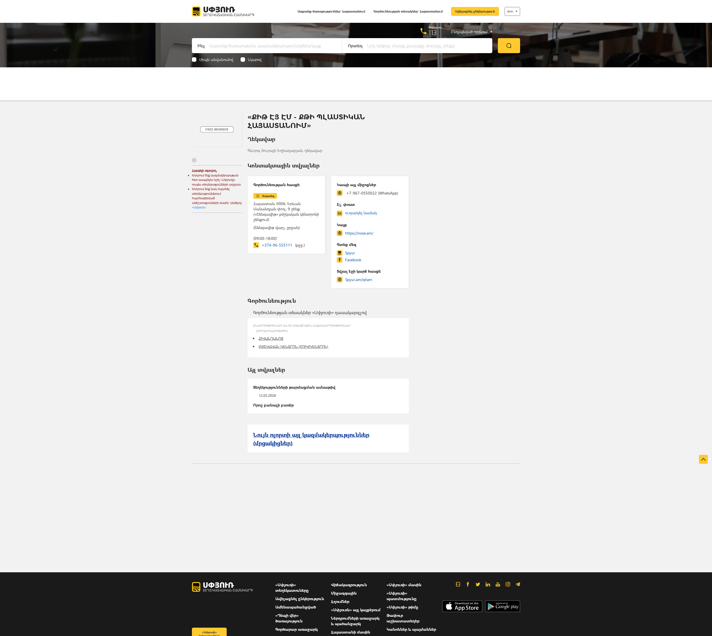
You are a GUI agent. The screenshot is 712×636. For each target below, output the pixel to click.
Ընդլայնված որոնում (469, 31)
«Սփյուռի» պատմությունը (402, 595)
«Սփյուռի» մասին (404, 584)
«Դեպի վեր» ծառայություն (289, 618)
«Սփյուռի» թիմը (402, 607)
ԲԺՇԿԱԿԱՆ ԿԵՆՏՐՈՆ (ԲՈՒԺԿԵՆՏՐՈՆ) (293, 346)
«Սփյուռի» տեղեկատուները (292, 587)
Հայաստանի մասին (350, 632)
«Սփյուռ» (198, 207)
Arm (510, 11)
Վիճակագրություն (349, 584)
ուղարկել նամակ (361, 212)
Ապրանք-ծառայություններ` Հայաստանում (331, 11)
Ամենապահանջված (295, 607)
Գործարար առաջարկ (296, 629)
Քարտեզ (268, 196)
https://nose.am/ (359, 233)
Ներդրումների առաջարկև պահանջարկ (355, 620)
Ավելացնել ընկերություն (475, 11)
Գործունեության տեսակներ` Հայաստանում (408, 11)
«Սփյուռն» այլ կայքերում (355, 609)
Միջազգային (344, 593)
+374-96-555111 (283, 245)
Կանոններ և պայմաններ (411, 629)
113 (432, 32)
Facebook (353, 259)
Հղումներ (340, 601)
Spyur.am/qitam (358, 279)
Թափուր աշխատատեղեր (403, 618)
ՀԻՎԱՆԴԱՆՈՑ (271, 338)
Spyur (350, 252)
